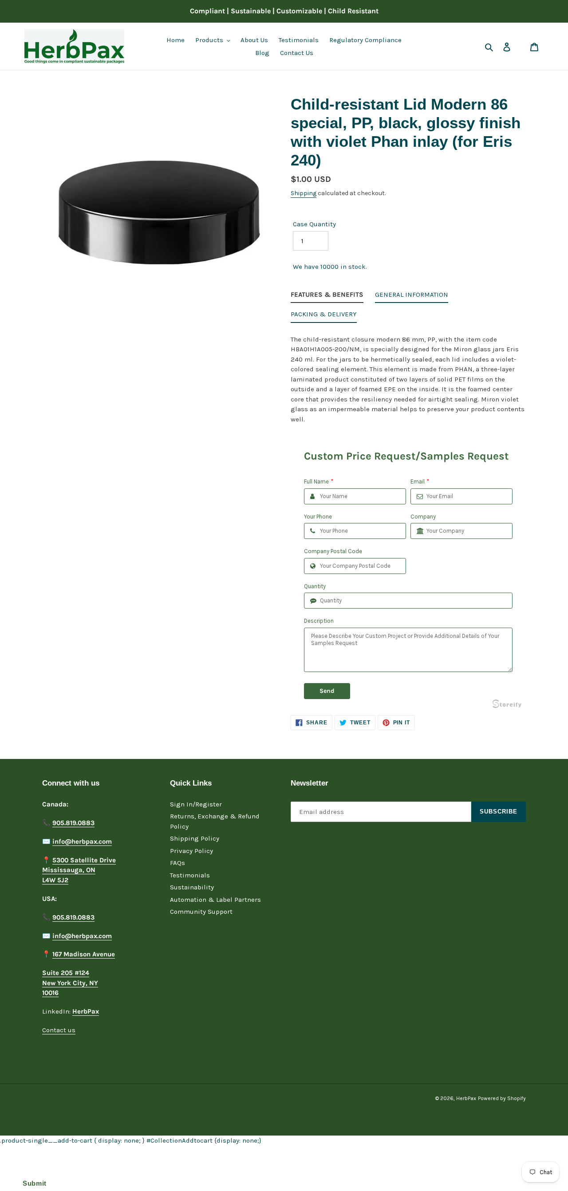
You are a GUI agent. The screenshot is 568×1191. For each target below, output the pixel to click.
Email (419, 481)
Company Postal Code (333, 551)
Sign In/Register (196, 804)
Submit (32, 1183)
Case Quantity (314, 224)
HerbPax (466, 1098)
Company (423, 516)
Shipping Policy (194, 838)
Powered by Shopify (502, 1098)
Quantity (315, 586)
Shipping (303, 193)
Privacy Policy (191, 851)
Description (319, 620)
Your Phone (318, 516)
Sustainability (192, 887)
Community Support (201, 912)
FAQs (177, 863)
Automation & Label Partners (215, 900)
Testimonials (190, 875)
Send (327, 691)
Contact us (58, 1030)
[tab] (327, 296)
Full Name (318, 481)
